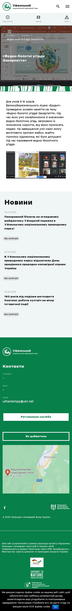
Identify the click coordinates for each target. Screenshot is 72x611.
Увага (66, 21)
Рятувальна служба (36, 417)
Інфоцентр (8, 21)
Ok (55, 607)
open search (58, 6)
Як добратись (36, 436)
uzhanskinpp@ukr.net (18, 401)
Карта (38, 21)
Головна (11, 35)
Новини (25, 35)
